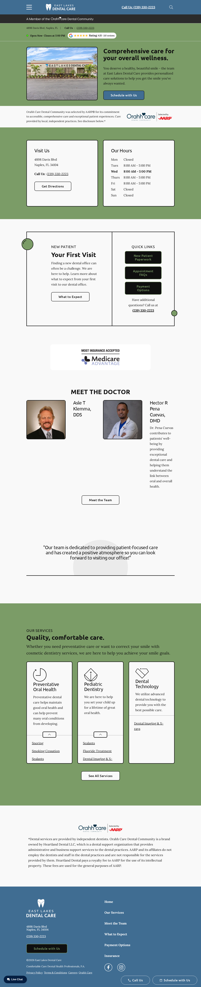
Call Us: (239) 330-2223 (138, 7)
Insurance (112, 956)
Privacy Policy (34, 972)
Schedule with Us (124, 95)
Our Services (114, 912)
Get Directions (53, 186)
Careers (72, 972)
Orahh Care (85, 972)
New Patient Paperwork (143, 257)
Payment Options (143, 288)
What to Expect (70, 297)
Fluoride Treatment (97, 751)
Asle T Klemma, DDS (82, 408)
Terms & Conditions (55, 972)
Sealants (38, 759)
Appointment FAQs (143, 273)
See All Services (101, 776)
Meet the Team (100, 500)
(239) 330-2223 (85, 27)
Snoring (37, 743)
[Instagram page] (121, 967)
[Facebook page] (108, 967)
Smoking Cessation (46, 751)
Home (108, 902)
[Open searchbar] (171, 7)
